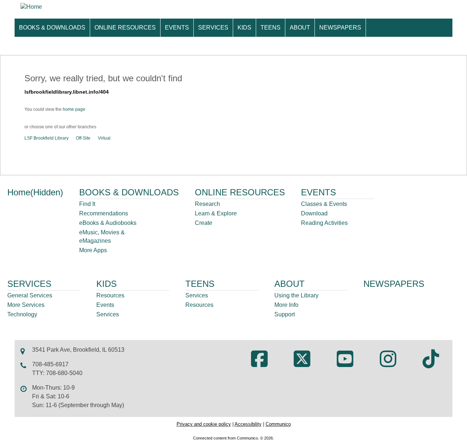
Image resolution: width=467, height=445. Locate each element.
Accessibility (248, 424)
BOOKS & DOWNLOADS (52, 27)
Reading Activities (324, 223)
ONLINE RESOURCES (125, 27)
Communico (278, 424)
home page (74, 109)
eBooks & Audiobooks (107, 223)
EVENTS (177, 27)
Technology (22, 314)
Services (107, 314)
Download (314, 213)
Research (207, 204)
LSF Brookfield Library (46, 138)
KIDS (244, 27)
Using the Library (296, 295)
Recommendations (103, 213)
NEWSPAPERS (340, 27)
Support (284, 314)
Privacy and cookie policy (204, 424)
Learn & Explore (216, 213)
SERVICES (213, 27)
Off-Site (83, 138)
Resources (110, 295)
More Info (286, 305)
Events (105, 305)
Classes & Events (324, 204)
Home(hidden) (35, 192)
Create (203, 223)
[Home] (31, 7)
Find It (87, 204)
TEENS (270, 27)
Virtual (104, 138)
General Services (29, 295)
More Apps (93, 250)
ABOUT (300, 27)
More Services (26, 305)
